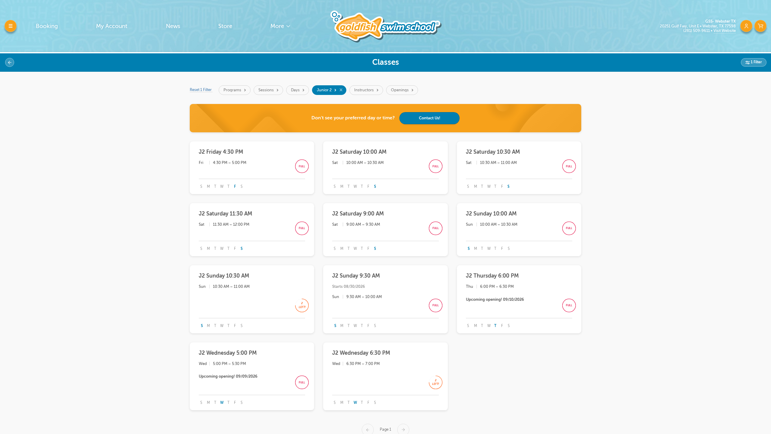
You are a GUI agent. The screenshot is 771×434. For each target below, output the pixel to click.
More (278, 26)
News (173, 26)
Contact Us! (429, 118)
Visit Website (724, 30)
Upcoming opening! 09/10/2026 (495, 299)
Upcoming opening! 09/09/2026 (228, 376)
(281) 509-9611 (697, 30)
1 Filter (756, 62)
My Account (111, 26)
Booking (47, 26)
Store (225, 26)
